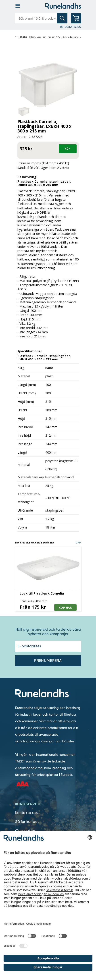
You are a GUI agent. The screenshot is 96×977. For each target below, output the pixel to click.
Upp (78, 542)
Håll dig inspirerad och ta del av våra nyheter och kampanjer (48, 631)
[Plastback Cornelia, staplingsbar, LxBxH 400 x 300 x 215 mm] (48, 85)
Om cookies (25, 830)
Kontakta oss (26, 812)
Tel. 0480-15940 (70, 27)
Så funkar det (27, 821)
